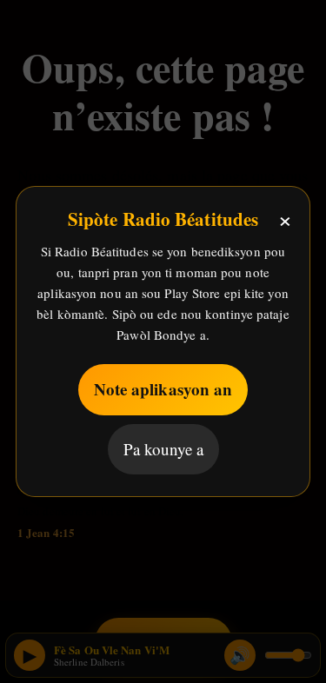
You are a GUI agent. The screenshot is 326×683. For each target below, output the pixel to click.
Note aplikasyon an (163, 389)
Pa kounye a (163, 449)
